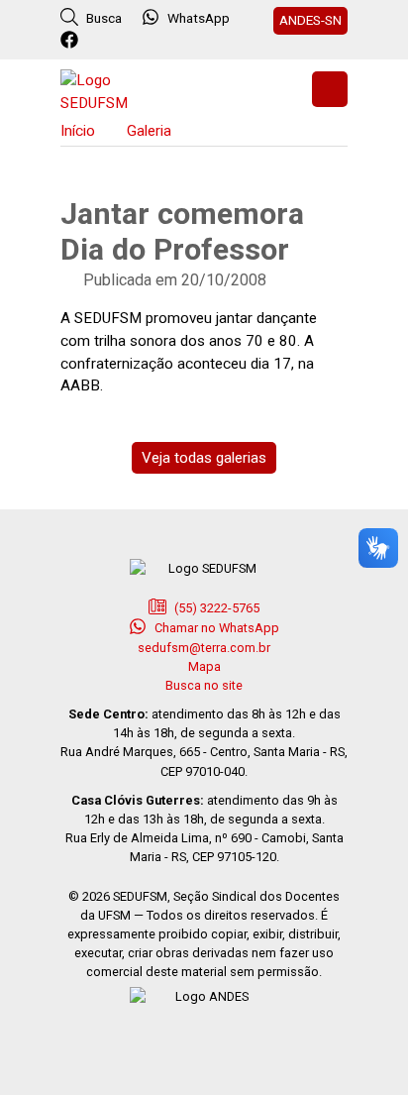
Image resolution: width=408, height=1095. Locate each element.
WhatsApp (198, 18)
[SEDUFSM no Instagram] (125, 41)
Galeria (149, 131)
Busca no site (204, 685)
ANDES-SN (310, 20)
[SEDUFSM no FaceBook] (71, 41)
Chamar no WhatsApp (215, 627)
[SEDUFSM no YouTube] (152, 41)
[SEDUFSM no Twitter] (98, 41)
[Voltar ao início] (109, 89)
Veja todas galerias (204, 458)
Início (77, 131)
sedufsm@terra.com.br (204, 647)
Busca (102, 18)
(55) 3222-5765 (215, 608)
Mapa (204, 666)
